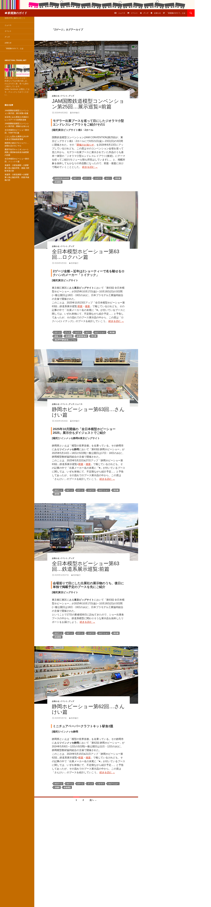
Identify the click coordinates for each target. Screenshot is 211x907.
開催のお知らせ (85, 144)
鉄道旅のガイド (17, 13)
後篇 (87, 306)
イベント (134, 13)
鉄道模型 (58, 182)
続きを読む (90, 167)
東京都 (117, 178)
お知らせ (157, 13)
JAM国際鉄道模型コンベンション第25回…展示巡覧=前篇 (88, 103)
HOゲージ (58, 490)
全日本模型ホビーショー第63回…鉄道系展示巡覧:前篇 (85, 566)
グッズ (145, 13)
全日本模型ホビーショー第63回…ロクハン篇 (85, 254)
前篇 (80, 306)
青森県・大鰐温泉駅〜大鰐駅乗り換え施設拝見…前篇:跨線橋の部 (17, 177)
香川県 (93, 336)
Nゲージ (77, 178)
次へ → (93, 800)
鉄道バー (58, 336)
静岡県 (57, 494)
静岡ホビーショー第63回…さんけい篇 (88, 412)
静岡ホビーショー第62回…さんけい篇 (88, 709)
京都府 (57, 787)
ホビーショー (100, 332)
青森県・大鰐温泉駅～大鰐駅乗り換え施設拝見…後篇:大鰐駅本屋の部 (17, 168)
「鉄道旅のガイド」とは (176, 13)
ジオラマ (98, 178)
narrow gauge (62, 178)
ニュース (121, 13)
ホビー (108, 178)
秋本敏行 (76, 113)
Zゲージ (87, 178)
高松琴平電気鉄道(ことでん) (65, 340)
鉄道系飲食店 (82, 336)
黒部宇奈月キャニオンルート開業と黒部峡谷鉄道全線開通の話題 (17, 152)
